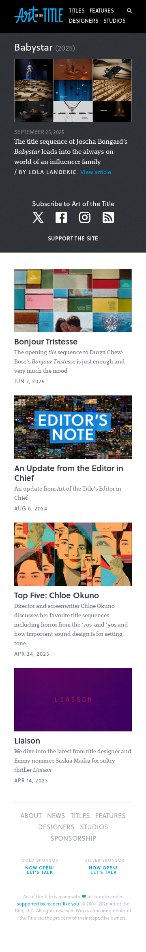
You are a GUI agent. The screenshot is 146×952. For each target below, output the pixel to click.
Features (102, 10)
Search (129, 10)
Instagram (84, 217)
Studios (114, 20)
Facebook (61, 217)
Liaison (27, 740)
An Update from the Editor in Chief (68, 473)
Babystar (33, 47)
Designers (84, 20)
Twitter (39, 217)
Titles (77, 10)
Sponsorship (73, 838)
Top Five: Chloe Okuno (56, 595)
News (56, 815)
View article (95, 172)
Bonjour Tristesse (46, 341)
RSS (108, 217)
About (31, 815)
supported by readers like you (48, 903)
